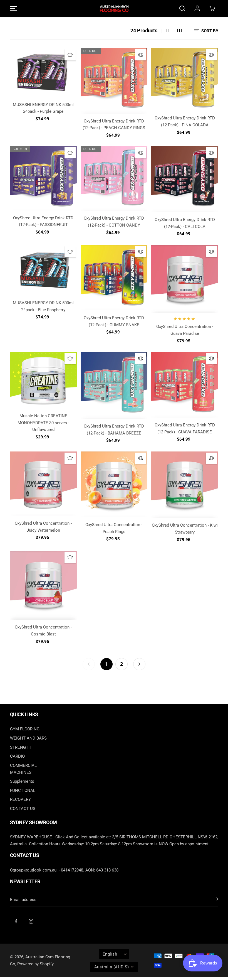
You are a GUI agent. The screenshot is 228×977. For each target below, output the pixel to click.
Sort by (209, 30)
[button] (12, 8)
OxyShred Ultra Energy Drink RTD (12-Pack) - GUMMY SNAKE (114, 321)
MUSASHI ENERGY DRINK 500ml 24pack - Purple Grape (43, 108)
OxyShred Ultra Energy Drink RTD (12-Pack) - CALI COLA (185, 223)
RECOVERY (20, 799)
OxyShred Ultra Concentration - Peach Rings (113, 528)
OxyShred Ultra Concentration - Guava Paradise (184, 330)
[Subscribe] (216, 900)
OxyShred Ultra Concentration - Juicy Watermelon (43, 527)
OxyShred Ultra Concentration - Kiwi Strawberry (185, 529)
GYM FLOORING (24, 728)
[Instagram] (31, 921)
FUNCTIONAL (22, 790)
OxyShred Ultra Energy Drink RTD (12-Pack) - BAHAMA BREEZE (114, 430)
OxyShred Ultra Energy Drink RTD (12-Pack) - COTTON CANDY (114, 222)
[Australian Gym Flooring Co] (114, 8)
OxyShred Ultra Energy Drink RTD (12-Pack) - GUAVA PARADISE (185, 429)
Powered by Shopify (35, 963)
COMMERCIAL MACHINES (23, 769)
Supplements (22, 781)
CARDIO (17, 756)
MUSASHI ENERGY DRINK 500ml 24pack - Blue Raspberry (43, 306)
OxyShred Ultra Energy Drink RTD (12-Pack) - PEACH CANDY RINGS (114, 125)
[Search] (182, 8)
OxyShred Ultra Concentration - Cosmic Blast (43, 631)
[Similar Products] (70, 55)
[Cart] (212, 8)
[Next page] (139, 664)
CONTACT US (22, 808)
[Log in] (197, 8)
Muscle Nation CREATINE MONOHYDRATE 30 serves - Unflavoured (43, 422)
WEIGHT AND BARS (28, 738)
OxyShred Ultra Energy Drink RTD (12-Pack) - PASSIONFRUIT (43, 221)
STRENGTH (20, 747)
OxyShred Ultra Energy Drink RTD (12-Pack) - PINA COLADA (185, 121)
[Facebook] (16, 921)
